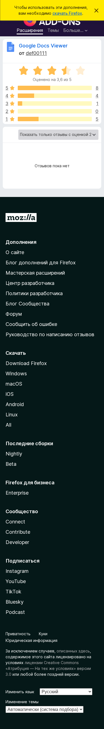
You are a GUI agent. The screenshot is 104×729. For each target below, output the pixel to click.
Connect (15, 522)
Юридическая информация (31, 640)
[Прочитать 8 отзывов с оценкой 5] (55, 88)
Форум (14, 314)
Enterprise (17, 493)
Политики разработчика (34, 293)
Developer (17, 542)
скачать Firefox (67, 13)
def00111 (36, 53)
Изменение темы (22, 701)
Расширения (30, 30)
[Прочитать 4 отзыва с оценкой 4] (55, 95)
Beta (11, 464)
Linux (12, 414)
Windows (16, 373)
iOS (10, 394)
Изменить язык (20, 691)
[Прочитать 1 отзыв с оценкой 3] (55, 103)
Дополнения (21, 242)
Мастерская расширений (35, 273)
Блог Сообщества (27, 304)
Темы (53, 30)
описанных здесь (73, 651)
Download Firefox (26, 363)
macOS (14, 384)
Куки (43, 633)
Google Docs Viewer (43, 46)
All (8, 425)
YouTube (16, 581)
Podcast (15, 612)
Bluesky (15, 602)
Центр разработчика (30, 283)
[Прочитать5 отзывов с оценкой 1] (55, 119)
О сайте (15, 252)
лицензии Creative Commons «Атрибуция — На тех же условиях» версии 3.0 (48, 668)
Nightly (14, 454)
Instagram (17, 571)
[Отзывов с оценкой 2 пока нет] (55, 111)
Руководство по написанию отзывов (50, 334)
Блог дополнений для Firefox (41, 262)
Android (15, 404)
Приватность (18, 633)
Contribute (18, 532)
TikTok (13, 591)
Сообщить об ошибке (31, 324)
